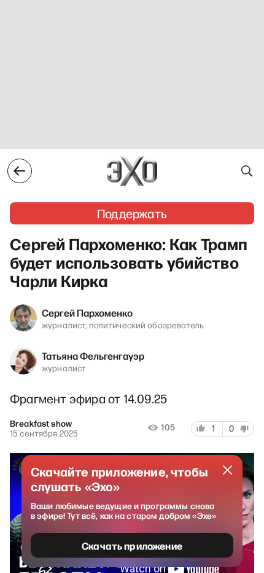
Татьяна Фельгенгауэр (93, 355)
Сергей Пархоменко (87, 312)
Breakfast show (41, 424)
